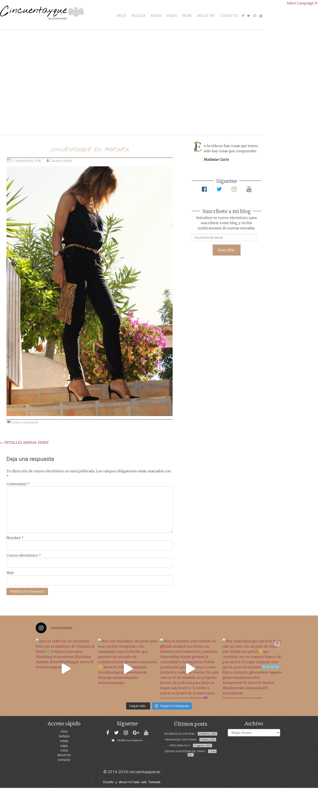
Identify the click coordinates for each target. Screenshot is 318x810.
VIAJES (171, 16)
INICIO (121, 16)
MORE (187, 16)
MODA (156, 16)
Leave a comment (24, 422)
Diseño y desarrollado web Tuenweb (131, 782)
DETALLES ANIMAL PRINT (24, 442)
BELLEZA (139, 16)
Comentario (18, 484)
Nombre (15, 538)
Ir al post (23, 118)
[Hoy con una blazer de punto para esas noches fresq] (128, 668)
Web (10, 573)
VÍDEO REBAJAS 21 (179, 745)
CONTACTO (229, 16)
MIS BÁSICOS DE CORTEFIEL (179, 733)
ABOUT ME (206, 16)
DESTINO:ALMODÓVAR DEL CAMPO (185, 751)
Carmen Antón (61, 161)
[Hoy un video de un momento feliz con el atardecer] (66, 668)
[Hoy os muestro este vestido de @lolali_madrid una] (190, 668)
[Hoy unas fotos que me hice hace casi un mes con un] (252, 668)
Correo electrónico (23, 555)
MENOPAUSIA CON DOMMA (181, 739)
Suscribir (226, 250)
